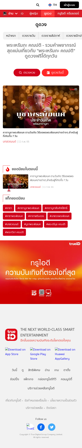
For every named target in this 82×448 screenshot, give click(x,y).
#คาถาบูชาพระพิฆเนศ (28, 208)
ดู (23, 370)
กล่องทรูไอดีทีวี (47, 379)
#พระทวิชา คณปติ (14, 232)
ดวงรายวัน (28, 35)
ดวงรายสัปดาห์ (51, 35)
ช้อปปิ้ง (14, 379)
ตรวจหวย (29, 72)
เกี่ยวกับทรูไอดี (13, 401)
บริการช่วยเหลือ (34, 408)
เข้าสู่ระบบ (69, 5)
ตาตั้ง (67, 370)
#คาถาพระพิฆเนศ (14, 216)
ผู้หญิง (34, 13)
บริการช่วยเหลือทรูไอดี (41, 388)
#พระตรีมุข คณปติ (55, 224)
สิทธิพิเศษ (34, 370)
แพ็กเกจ (28, 379)
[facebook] (41, 427)
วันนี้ (14, 370)
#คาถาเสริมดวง (36, 216)
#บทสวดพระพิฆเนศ (59, 216)
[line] (30, 427)
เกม (56, 370)
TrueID (10, 5)
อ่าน (10, 13)
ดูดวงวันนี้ (57, 72)
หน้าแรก (11, 35)
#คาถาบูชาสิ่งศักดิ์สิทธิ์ (56, 208)
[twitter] (51, 427)
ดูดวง (47, 13)
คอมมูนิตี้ (66, 379)
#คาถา (8, 208)
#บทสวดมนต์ (11, 224)
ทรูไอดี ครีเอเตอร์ (68, 13)
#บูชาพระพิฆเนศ (32, 224)
